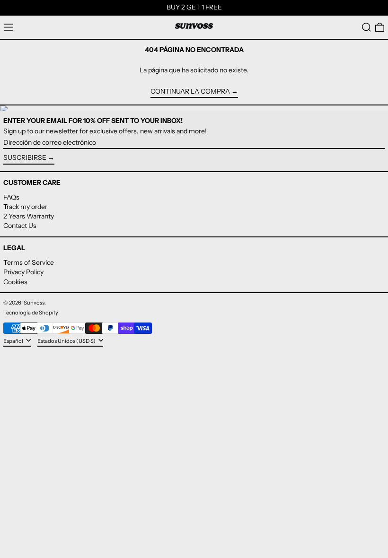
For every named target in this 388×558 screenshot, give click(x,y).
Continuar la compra (190, 91)
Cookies (15, 282)
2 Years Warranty (28, 216)
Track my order (25, 206)
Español (13, 340)
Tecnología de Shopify (30, 312)
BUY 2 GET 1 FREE (194, 7)
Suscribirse (24, 157)
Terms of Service (28, 262)
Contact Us (19, 225)
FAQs (11, 197)
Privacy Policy (23, 272)
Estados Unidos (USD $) (67, 340)
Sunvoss (34, 302)
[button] (366, 27)
